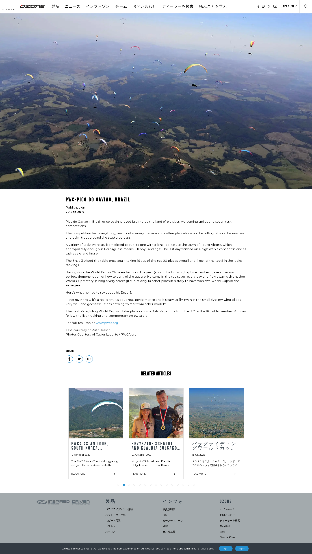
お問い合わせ (145, 6)
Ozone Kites (227, 537)
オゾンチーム (227, 509)
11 (172, 485)
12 (178, 485)
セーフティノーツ (173, 520)
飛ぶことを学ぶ (213, 6)
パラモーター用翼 (115, 515)
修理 (165, 526)
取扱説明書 (169, 509)
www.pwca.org (107, 323)
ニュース (73, 6)
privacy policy (206, 548)
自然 (222, 531)
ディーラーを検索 (178, 6)
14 (188, 485)
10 (167, 485)
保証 (165, 515)
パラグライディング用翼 (119, 509)
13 (183, 485)
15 (194, 485)
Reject (226, 548)
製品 (55, 6)
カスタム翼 (169, 531)
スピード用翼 (113, 520)
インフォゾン (98, 6)
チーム (121, 6)
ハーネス (110, 531)
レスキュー (111, 526)
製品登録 (225, 526)
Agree (242, 548)
